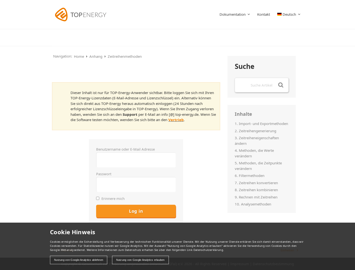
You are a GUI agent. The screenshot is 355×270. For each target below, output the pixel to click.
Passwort (103, 173)
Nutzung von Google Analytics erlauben (140, 259)
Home (79, 56)
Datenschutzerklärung (208, 250)
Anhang (96, 56)
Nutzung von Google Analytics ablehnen (78, 259)
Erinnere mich (112, 198)
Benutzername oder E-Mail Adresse (125, 149)
